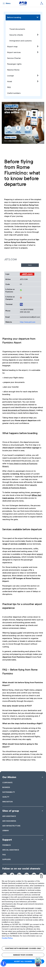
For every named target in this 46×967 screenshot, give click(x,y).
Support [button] (7, 839)
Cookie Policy (7, 938)
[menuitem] (7, 782)
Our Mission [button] (9, 777)
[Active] (21, 290)
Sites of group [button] (10, 810)
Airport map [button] (12, 46)
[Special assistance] (42, 3)
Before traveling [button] (14, 17)
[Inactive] (21, 298)
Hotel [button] (9, 81)
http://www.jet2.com (27, 322)
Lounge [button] (10, 76)
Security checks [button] (16, 35)
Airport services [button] (14, 52)
